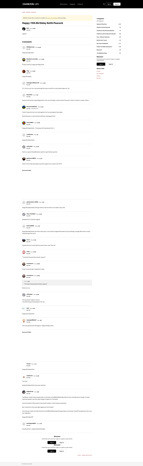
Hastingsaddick (31, 423)
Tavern (28, 364)
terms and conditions (52, 18)
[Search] (103, 4)
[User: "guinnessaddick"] (23, 158)
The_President (31, 214)
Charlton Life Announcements (109, 30)
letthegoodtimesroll (32, 83)
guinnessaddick (31, 158)
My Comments (100, 73)
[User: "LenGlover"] (23, 376)
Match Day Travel (109, 40)
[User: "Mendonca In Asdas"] (23, 59)
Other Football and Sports (109, 46)
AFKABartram (30, 47)
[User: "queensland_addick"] (23, 202)
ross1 (28, 239)
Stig (27, 71)
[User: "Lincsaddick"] (23, 123)
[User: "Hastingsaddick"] (23, 424)
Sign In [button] (52, 442)
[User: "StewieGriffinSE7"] (23, 320)
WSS (27, 28)
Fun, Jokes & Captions (109, 37)
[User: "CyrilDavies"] (23, 135)
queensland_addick (32, 202)
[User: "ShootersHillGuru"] (23, 107)
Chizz (28, 251)
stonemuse (29, 263)
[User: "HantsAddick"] (23, 226)
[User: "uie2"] (23, 308)
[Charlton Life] (31, 4)
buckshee (29, 94)
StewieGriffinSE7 (31, 320)
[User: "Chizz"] (23, 252)
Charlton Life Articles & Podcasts (109, 34)
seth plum (29, 146)
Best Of (98, 78)
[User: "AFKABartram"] (23, 47)
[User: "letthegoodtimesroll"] (23, 83)
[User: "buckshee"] (23, 95)
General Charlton (109, 24)
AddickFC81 (29, 391)
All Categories (100, 21)
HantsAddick (30, 226)
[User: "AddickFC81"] (23, 392)
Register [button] (62, 442)
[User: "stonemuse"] (23, 264)
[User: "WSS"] (23, 28)
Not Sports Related (109, 43)
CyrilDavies (29, 134)
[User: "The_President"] (23, 214)
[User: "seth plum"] (23, 147)
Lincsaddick (30, 122)
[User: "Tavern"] (23, 364)
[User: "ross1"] (23, 240)
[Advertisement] (71, 184)
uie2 (27, 308)
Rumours (109, 50)
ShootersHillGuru (31, 106)
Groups (98, 76)
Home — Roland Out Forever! (85, 455)
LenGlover (29, 375)
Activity (98, 71)
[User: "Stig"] (23, 71)
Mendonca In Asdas (32, 59)
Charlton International (109, 27)
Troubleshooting (109, 53)
